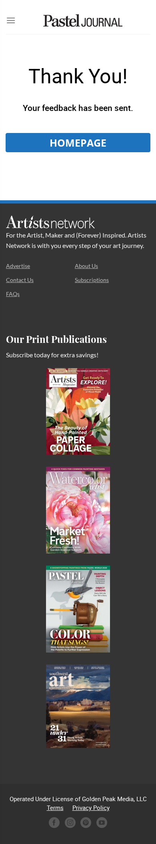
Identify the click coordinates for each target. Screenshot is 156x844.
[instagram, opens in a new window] (70, 822)
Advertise (18, 265)
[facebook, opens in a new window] (54, 822)
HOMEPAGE (78, 142)
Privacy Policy (91, 808)
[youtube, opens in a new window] (101, 822)
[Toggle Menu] (11, 20)
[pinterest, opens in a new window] (85, 822)
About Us (86, 265)
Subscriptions (92, 279)
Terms (55, 808)
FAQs (13, 293)
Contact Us (20, 279)
